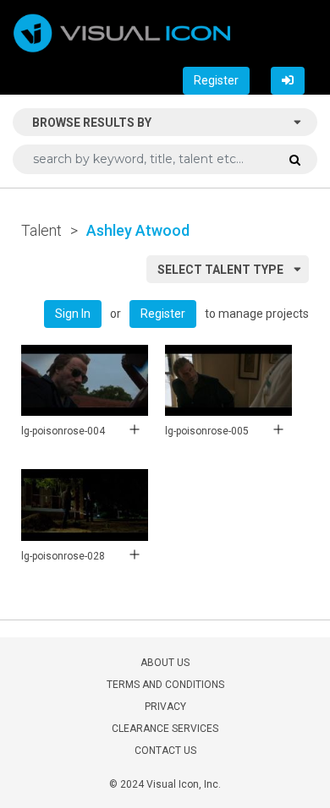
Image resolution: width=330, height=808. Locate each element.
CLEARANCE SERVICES (165, 728)
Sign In (73, 313)
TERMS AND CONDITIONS (165, 685)
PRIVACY (165, 706)
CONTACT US (165, 750)
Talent (41, 230)
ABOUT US (165, 663)
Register (216, 80)
